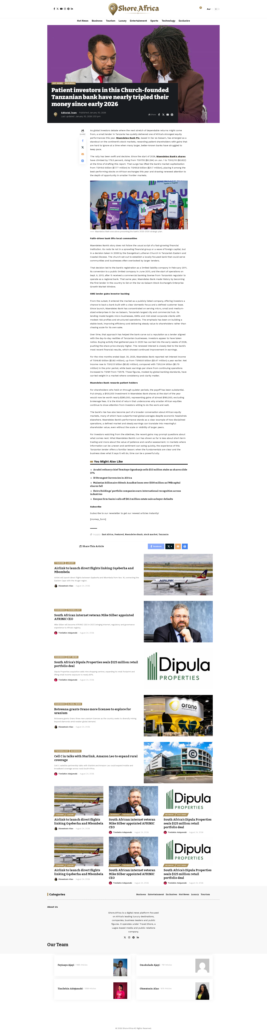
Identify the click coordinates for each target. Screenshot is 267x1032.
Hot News (58, 83)
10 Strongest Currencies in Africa (112, 478)
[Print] (172, 114)
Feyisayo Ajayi (66, 965)
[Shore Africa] (133, 9)
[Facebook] (54, 9)
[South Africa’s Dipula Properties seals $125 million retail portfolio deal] (178, 668)
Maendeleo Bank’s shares (171, 156)
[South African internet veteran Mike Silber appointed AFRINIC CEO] (178, 621)
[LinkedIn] (72, 9)
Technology (73, 610)
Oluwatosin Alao (65, 586)
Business (70, 83)
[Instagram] (65, 9)
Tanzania (164, 534)
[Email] (168, 114)
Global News (74, 704)
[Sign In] (50, 9)
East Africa (107, 534)
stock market (150, 534)
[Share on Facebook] (159, 114)
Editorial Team (69, 112)
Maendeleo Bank (134, 534)
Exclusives (171, 894)
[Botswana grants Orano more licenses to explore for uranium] (178, 715)
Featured (119, 534)
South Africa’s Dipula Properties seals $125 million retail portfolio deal (188, 823)
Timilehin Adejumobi (67, 633)
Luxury (70, 563)
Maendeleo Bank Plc (128, 138)
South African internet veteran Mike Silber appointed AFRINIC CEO (132, 823)
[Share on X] (163, 114)
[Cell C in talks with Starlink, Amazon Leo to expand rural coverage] (178, 762)
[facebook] (143, 938)
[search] (203, 9)
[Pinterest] (68, 9)
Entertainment (156, 894)
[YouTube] (61, 9)
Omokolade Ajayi (150, 965)
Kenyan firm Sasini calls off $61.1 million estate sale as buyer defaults (133, 499)
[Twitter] (57, 9)
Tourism (59, 563)
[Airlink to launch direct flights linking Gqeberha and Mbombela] (178, 574)
